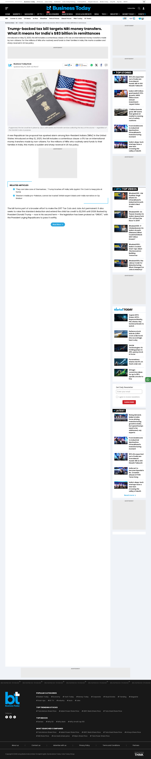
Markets (16, 14)
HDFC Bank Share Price (92, 711)
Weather (43, 18)
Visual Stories (110, 697)
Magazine (29, 14)
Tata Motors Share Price (47, 711)
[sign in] (143, 8)
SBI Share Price (43, 736)
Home (7, 14)
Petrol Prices (54, 18)
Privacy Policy (84, 745)
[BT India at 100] (124, 18)
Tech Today (69, 697)
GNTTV (125, 2)
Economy (56, 697)
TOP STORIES (124, 72)
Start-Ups (41, 700)
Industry (114, 14)
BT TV (39, 14)
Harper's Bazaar (93, 2)
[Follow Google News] (81, 65)
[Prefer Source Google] (68, 65)
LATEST (120, 410)
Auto (70, 700)
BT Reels (88, 18)
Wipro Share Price (80, 736)
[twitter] (14, 717)
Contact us (36, 745)
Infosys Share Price (133, 732)
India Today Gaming (68, 2)
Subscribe (131, 8)
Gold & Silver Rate (83, 14)
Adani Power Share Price (70, 711)
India (96, 14)
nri (17, 23)
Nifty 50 (51, 722)
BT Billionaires (52, 14)
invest (21, 23)
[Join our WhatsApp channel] (147, 381)
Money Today (128, 14)
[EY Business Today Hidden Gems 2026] (141, 18)
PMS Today (78, 18)
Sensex (40, 722)
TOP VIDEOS (129, 189)
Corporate (97, 697)
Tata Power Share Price (101, 736)
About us (15, 745)
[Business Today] (69, 8)
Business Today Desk (22, 64)
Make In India (67, 14)
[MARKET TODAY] (123, 309)
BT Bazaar (40, 2)
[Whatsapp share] (92, 65)
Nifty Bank (61, 722)
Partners (136, 745)
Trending (122, 697)
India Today (48, 2)
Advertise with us (59, 745)
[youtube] (10, 717)
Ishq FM (112, 2)
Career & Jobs (16, 18)
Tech (104, 14)
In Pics (35, 18)
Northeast (57, 2)
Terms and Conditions (111, 745)
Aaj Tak (119, 2)
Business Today (29, 2)
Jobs (78, 700)
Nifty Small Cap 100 (77, 722)
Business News (9, 23)
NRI (6, 18)
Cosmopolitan (81, 2)
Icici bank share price (61, 736)
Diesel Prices (66, 18)
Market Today (43, 697)
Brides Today (104, 2)
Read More (57, 224)
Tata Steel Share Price (113, 711)
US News (27, 18)
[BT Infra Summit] (132, 18)
